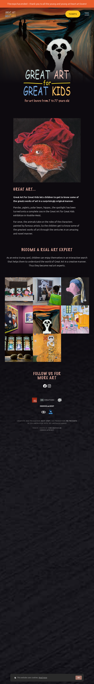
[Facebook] (45, 386)
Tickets (73, 14)
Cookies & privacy (47, 430)
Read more (43, 678)
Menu (86, 13)
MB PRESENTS (71, 421)
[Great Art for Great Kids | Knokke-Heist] (10, 14)
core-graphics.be (55, 428)
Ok (78, 678)
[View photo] (19, 291)
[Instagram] (49, 386)
